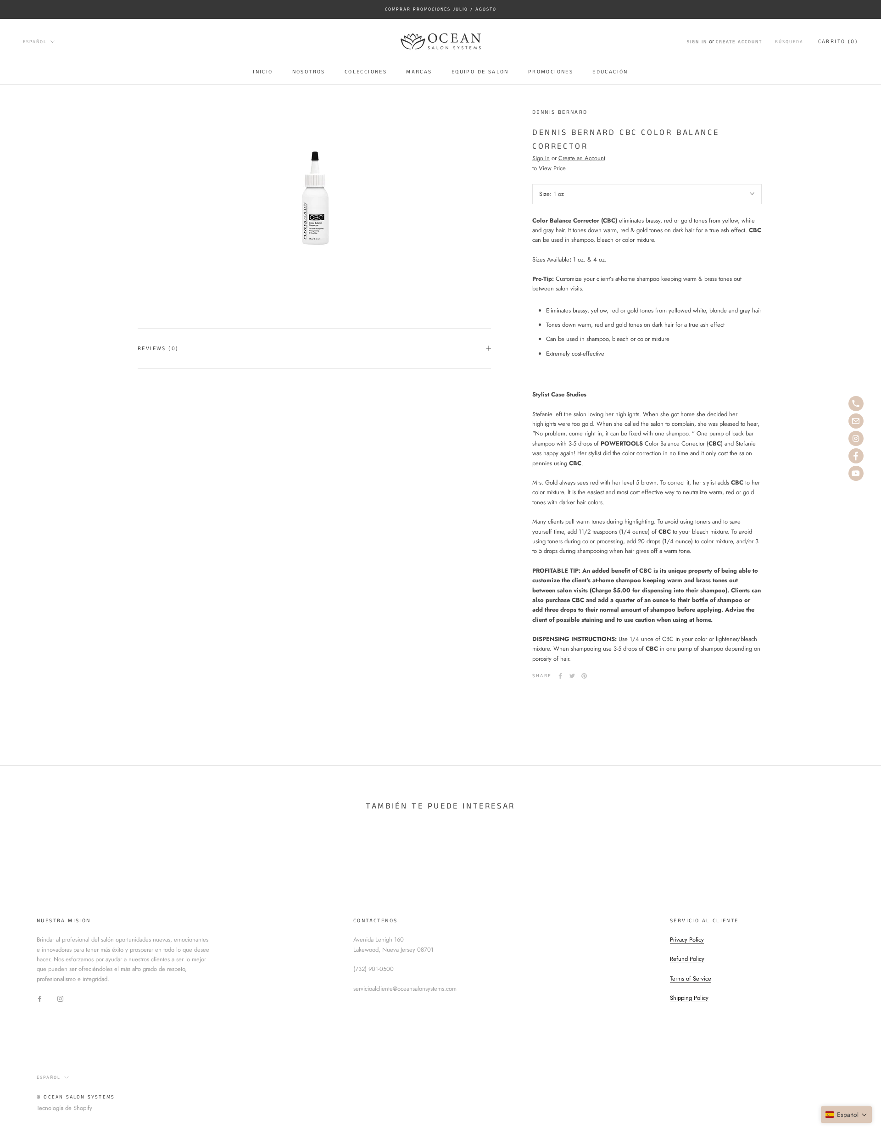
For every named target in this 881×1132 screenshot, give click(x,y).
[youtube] (856, 473)
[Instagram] (60, 998)
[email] (856, 421)
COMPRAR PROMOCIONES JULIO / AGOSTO (440, 9)
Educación (610, 72)
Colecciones (366, 72)
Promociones (550, 72)
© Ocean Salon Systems (76, 1097)
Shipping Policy (689, 997)
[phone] (856, 403)
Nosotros (308, 72)
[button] (846, 1114)
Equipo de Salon (480, 72)
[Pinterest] (584, 676)
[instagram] (856, 438)
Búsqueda (789, 42)
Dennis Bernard (560, 112)
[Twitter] (572, 676)
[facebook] (856, 455)
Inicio (263, 72)
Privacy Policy (687, 939)
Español (35, 41)
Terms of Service (690, 978)
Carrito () (838, 41)
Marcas (419, 72)
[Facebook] (560, 676)
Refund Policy (687, 958)
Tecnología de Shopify (64, 1108)
